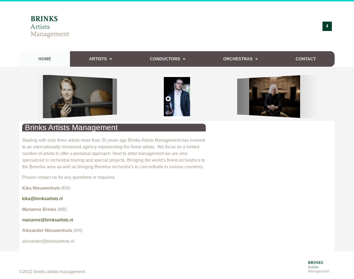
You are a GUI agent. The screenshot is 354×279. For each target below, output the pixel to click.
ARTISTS (98, 58)
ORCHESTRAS (238, 58)
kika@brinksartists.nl (42, 198)
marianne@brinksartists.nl (49, 220)
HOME (44, 58)
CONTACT (306, 58)
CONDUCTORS (165, 58)
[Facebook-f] (327, 26)
